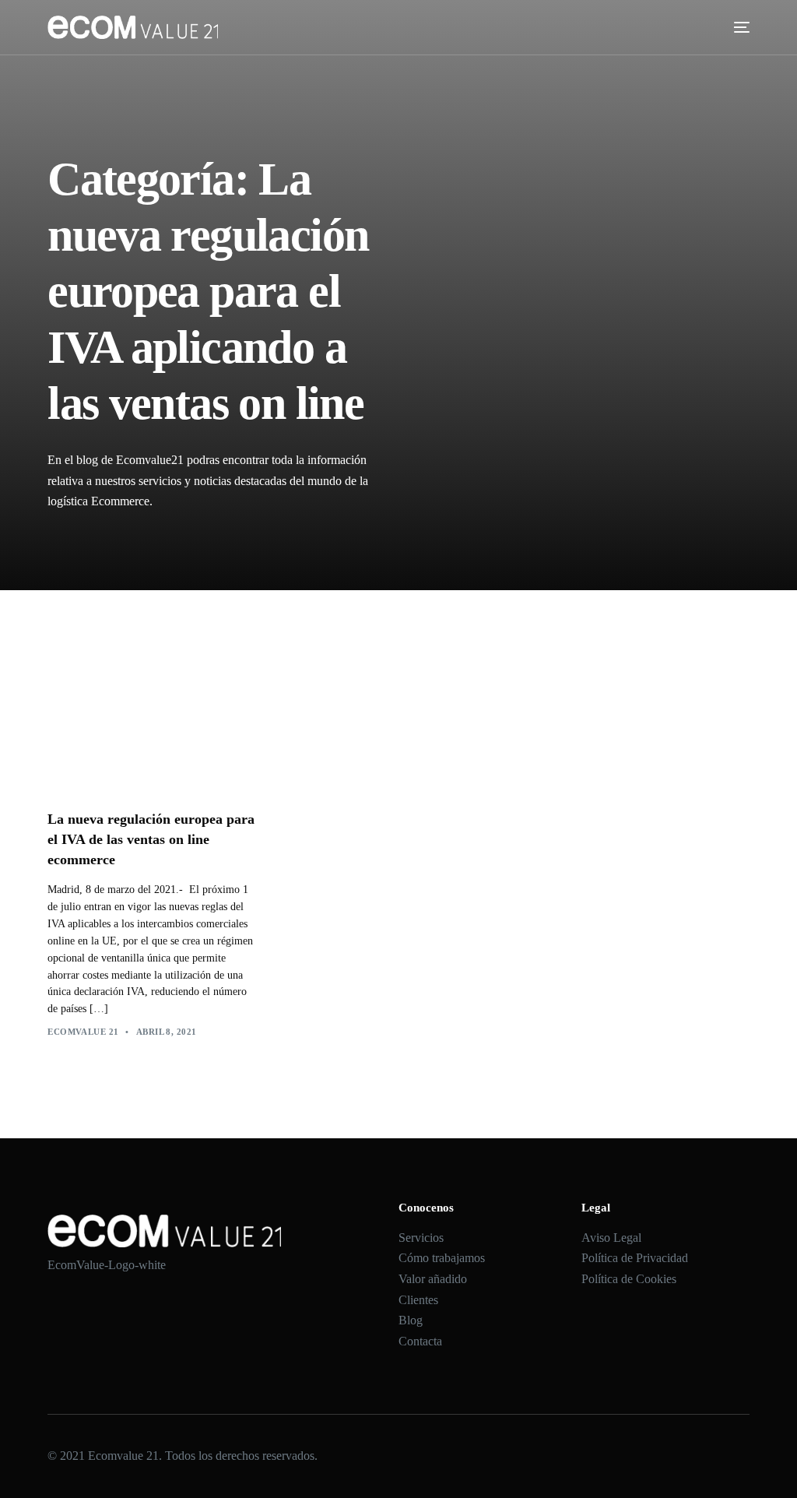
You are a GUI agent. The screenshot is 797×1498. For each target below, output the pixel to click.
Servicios (421, 1237)
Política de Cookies (628, 1278)
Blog (410, 1320)
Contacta (420, 1341)
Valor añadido (432, 1278)
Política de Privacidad (634, 1257)
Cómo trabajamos (441, 1257)
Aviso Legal (611, 1237)
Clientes (418, 1299)
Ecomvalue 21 (82, 1031)
